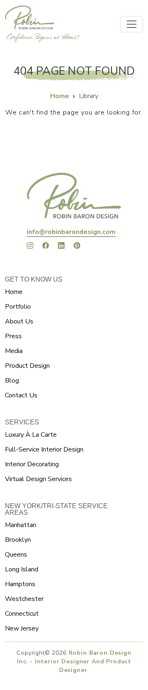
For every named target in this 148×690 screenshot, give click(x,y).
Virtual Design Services (38, 479)
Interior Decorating (32, 464)
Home (59, 96)
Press (13, 336)
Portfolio (18, 306)
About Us (19, 321)
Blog (12, 380)
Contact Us (21, 395)
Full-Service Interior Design (44, 449)
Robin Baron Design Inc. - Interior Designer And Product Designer (74, 661)
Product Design (27, 365)
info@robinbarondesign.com (71, 231)
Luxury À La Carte (31, 434)
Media (14, 350)
